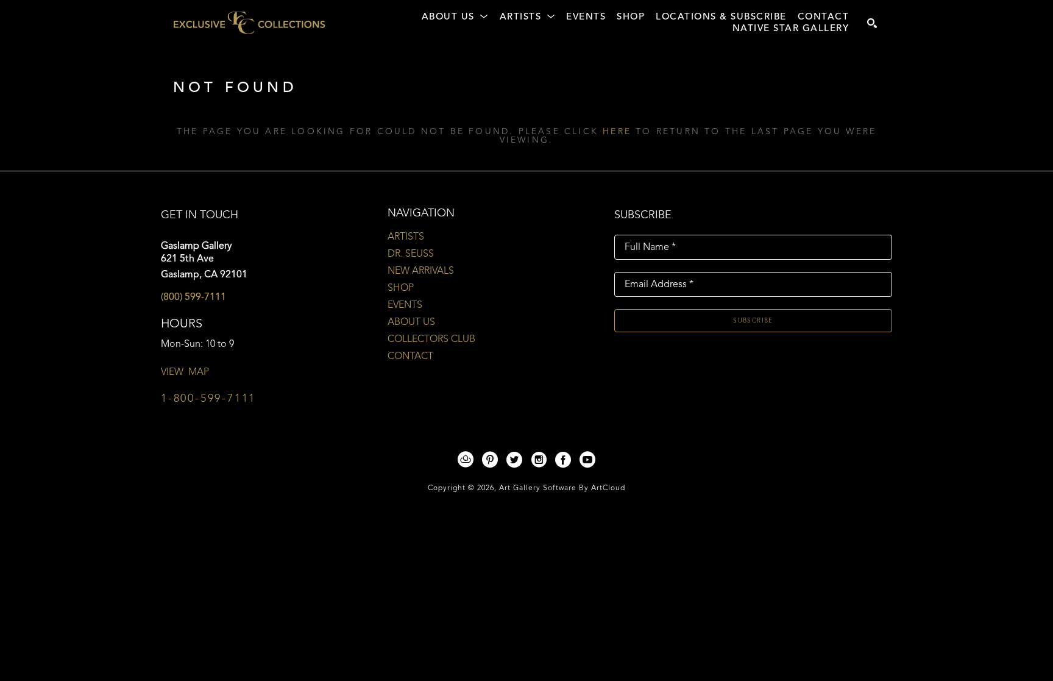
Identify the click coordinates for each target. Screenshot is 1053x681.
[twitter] (514, 460)
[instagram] (539, 460)
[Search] (872, 23)
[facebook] (563, 460)
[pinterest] (490, 460)
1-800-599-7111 (208, 398)
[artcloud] (465, 460)
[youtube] (587, 460)
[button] (455, 17)
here (617, 131)
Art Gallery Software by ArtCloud (562, 488)
